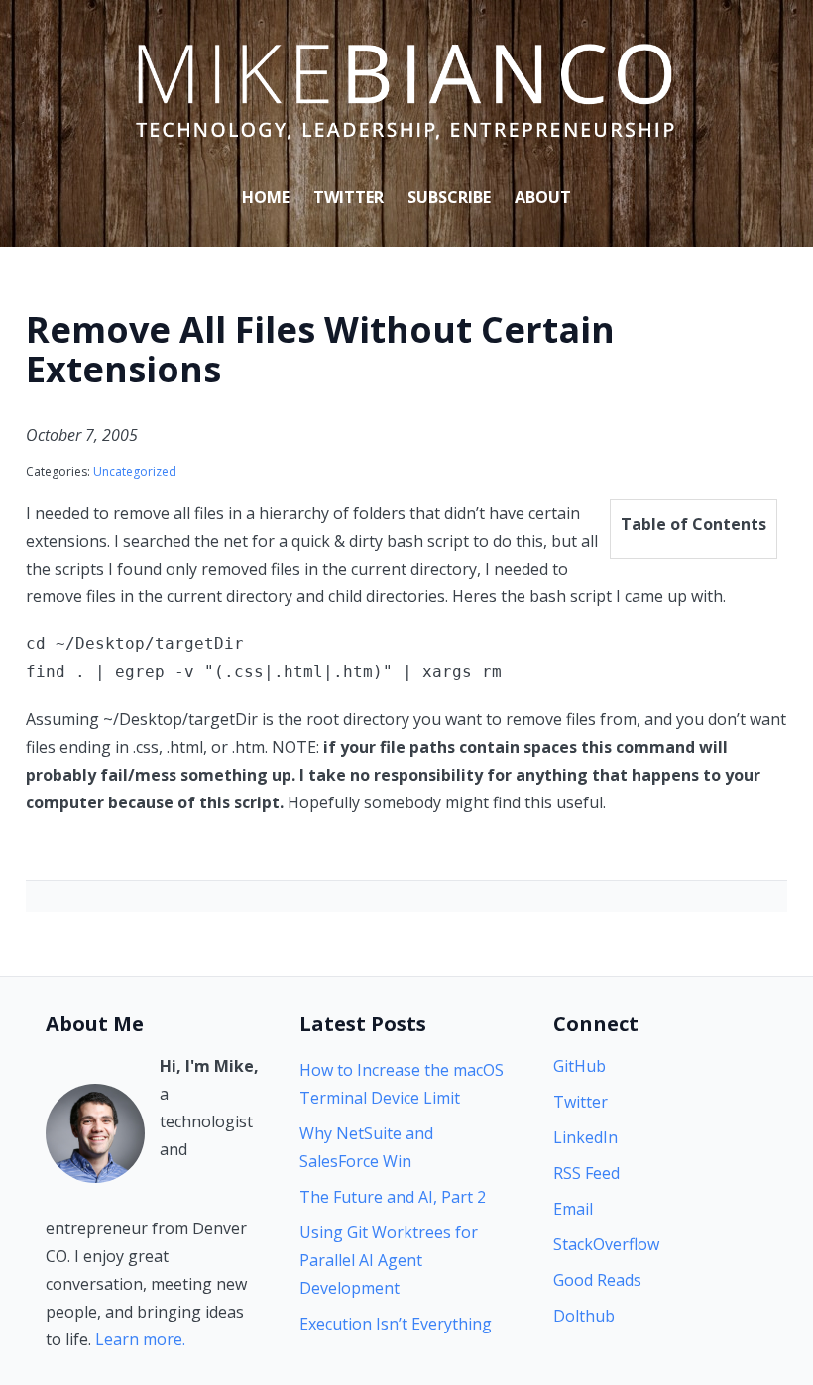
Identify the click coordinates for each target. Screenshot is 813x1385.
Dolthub (584, 1316)
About (543, 197)
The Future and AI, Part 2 (392, 1197)
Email (573, 1209)
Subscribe (449, 197)
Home (266, 197)
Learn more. (140, 1339)
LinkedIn (585, 1137)
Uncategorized (134, 471)
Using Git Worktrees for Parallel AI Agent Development (388, 1260)
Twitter (348, 197)
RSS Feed (586, 1173)
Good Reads (597, 1280)
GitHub (579, 1066)
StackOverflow (606, 1244)
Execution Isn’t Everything (395, 1323)
